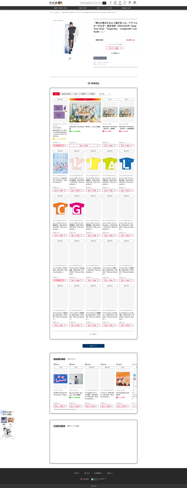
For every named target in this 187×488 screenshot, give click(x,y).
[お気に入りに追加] (122, 48)
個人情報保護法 (97, 473)
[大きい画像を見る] (70, 58)
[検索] (104, 3)
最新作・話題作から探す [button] (60, 8)
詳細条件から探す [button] (126, 8)
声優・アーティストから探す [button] (104, 8)
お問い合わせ (87, 473)
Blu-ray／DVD (66, 94)
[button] (100, 58)
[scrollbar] (93, 409)
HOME (51, 12)
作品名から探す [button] (82, 8)
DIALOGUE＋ (57, 12)
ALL (56, 94)
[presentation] (64, 409)
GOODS (83, 94)
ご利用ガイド (77, 473)
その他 (92, 94)
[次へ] (135, 386)
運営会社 (109, 473)
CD (75, 94)
